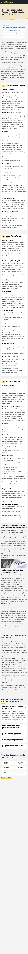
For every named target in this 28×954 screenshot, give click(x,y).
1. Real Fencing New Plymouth (14, 30)
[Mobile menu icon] (2, 2)
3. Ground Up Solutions (14, 37)
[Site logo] (8, 2)
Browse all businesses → (6, 777)
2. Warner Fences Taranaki (14, 33)
